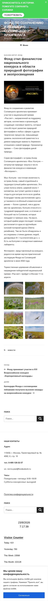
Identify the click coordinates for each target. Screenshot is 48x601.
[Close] (46, 2)
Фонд (20, 55)
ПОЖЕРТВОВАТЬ (13, 15)
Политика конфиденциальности (18, 494)
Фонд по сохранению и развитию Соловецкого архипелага (23, 28)
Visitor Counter (13, 537)
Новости (11, 350)
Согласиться (24, 595)
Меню (25, 45)
